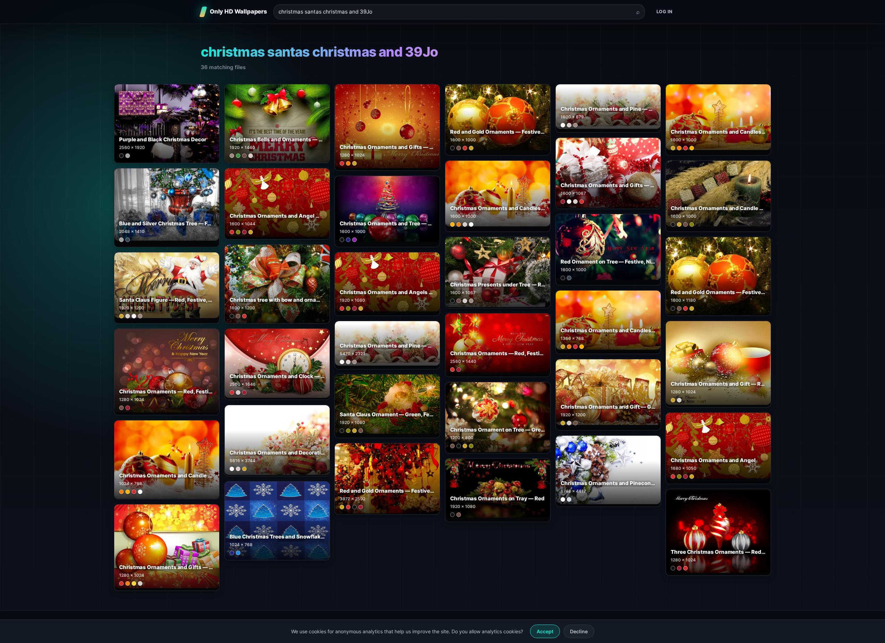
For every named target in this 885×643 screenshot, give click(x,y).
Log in (664, 11)
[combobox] (455, 12)
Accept (545, 631)
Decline (579, 631)
